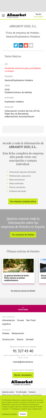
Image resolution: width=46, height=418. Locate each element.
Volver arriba (23, 310)
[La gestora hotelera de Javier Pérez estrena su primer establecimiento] (18, 271)
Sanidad (29, 339)
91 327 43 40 (23, 350)
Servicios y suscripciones (32, 395)
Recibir (38, 15)
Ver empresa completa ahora (23, 201)
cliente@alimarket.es (23, 361)
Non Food (31, 320)
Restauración (18, 333)
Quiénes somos (8, 392)
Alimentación (8, 320)
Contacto (32, 392)
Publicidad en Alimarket (11, 395)
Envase (20, 320)
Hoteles (5, 333)
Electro (20, 339)
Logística (6, 323)
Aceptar (23, 414)
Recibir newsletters (23, 375)
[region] (23, 406)
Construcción (8, 339)
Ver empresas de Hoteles (23, 234)
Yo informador (21, 392)
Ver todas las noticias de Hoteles (23, 291)
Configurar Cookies (9, 414)
